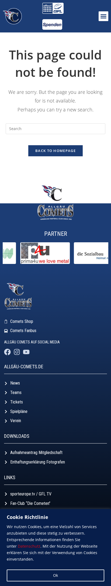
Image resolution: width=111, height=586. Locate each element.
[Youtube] (26, 352)
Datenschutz (29, 546)
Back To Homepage (55, 150)
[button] (103, 16)
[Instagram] (16, 352)
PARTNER (55, 233)
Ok (55, 575)
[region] (55, 547)
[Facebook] (7, 352)
